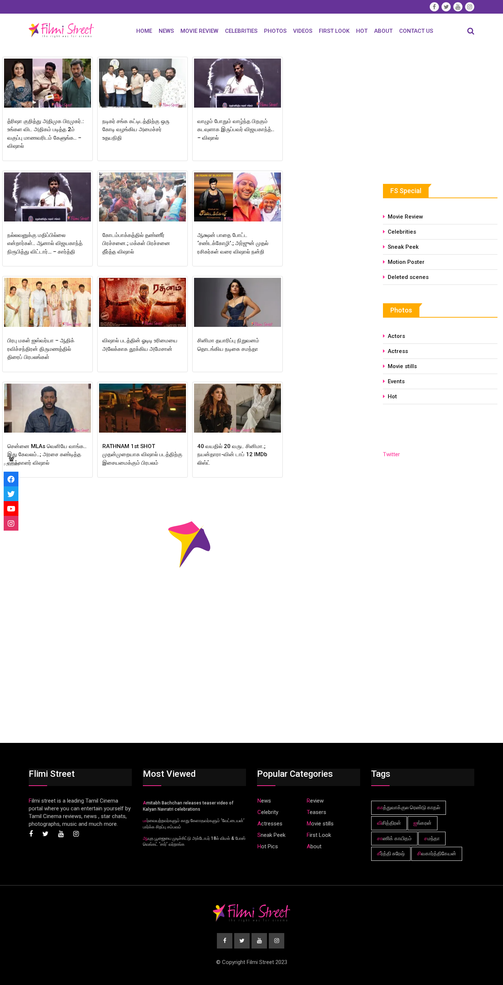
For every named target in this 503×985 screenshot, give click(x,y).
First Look (334, 31)
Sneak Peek (403, 247)
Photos (275, 31)
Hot (361, 31)
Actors (396, 336)
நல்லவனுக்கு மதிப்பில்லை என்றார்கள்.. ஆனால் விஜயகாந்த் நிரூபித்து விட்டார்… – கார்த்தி (44, 243)
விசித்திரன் (389, 823)
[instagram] (11, 523)
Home (144, 31)
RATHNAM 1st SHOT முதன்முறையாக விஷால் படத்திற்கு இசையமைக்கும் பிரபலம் (142, 454)
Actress (398, 351)
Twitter (391, 454)
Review (315, 800)
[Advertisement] (438, 109)
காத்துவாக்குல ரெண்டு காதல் (408, 807)
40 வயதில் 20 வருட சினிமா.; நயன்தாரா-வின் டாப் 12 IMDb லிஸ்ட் (232, 454)
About (383, 31)
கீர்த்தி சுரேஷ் (391, 853)
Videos (302, 31)
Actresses (269, 823)
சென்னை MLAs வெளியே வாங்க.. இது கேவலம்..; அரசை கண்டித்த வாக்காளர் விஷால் (47, 454)
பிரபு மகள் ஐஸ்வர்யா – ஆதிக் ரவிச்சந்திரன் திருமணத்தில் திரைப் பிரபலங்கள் (40, 348)
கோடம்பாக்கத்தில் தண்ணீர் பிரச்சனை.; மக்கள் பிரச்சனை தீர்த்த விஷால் (136, 243)
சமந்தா (432, 838)
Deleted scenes (408, 277)
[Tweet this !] (11, 493)
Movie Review (199, 31)
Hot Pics (267, 846)
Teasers (316, 812)
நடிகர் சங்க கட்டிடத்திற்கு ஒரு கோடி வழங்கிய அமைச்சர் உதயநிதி (135, 129)
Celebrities (241, 31)
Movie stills (402, 366)
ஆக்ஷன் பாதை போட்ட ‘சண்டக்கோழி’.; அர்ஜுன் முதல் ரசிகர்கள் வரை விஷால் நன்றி (232, 243)
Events (396, 381)
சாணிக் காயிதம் (394, 838)
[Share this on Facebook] (11, 479)
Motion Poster (406, 262)
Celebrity (267, 812)
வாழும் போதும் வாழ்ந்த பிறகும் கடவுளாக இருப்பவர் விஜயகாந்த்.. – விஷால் (235, 129)
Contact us (416, 31)
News (166, 31)
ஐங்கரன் (423, 823)
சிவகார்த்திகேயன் (436, 853)
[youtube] (11, 508)
